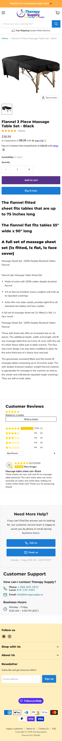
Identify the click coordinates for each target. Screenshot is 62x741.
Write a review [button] (31, 419)
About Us (30, 728)
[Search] (56, 24)
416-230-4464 (26, 590)
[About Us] (31, 4)
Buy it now (31, 190)
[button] (31, 140)
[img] (22, 463)
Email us (33, 552)
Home (5, 38)
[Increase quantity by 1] (29, 169)
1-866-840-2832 (28, 587)
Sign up (49, 679)
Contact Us (43, 728)
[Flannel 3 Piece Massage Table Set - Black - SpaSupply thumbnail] (7, 109)
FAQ (54, 728)
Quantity (6, 162)
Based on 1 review (15, 414)
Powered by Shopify (31, 735)
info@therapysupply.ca (30, 594)
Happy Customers (14, 728)
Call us (33, 542)
